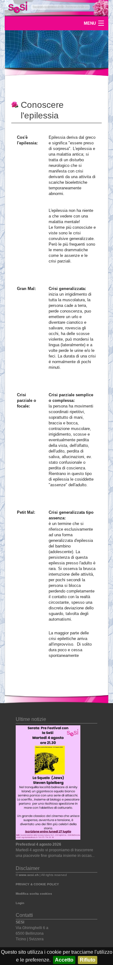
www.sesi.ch (29, 875)
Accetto (64, 959)
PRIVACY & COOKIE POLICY (37, 884)
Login (20, 903)
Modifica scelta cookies (34, 893)
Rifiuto (87, 959)
